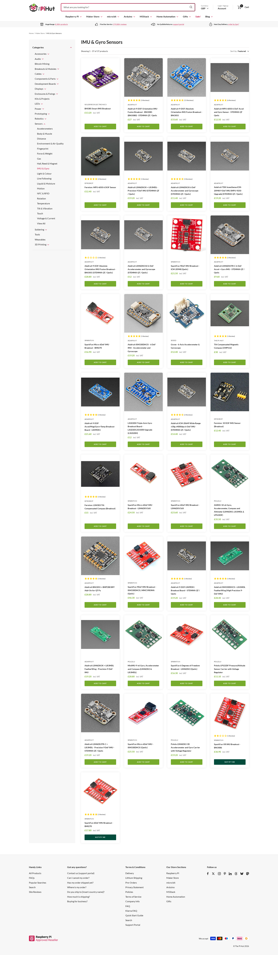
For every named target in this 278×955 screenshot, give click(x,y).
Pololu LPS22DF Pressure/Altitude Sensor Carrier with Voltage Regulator (229, 668)
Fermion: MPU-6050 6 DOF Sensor (100, 187)
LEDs (37, 103)
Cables (38, 73)
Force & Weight (44, 153)
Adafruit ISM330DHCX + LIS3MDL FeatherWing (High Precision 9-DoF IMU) (229, 590)
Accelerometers (45, 128)
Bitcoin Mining (42, 63)
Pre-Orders (131, 882)
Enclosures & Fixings (45, 93)
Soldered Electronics (95, 104)
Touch (40, 213)
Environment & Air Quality (50, 143)
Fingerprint (42, 148)
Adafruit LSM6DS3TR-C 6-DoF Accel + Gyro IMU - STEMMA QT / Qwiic (229, 269)
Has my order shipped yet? (80, 882)
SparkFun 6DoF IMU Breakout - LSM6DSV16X (185, 507)
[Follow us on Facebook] (208, 873)
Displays (39, 88)
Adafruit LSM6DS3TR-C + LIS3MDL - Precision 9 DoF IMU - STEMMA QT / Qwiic (99, 747)
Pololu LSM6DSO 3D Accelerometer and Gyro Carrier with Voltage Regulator (185, 747)
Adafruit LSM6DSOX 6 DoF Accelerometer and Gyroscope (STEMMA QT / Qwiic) (184, 190)
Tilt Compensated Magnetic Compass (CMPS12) (226, 346)
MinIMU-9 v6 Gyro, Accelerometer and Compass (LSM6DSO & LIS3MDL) (143, 668)
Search (32, 887)
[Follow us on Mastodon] (247, 873)
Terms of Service (133, 896)
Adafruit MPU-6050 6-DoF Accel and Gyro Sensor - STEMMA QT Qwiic (229, 112)
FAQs (32, 877)
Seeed (173, 340)
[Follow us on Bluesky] (241, 873)
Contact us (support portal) (80, 873)
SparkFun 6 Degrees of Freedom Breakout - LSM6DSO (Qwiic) (185, 667)
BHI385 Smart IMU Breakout (98, 108)
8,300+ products (61, 24)
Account (222, 8)
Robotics (39, 118)
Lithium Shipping (133, 877)
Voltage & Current (46, 218)
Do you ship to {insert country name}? (85, 891)
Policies (129, 891)
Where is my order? (76, 887)
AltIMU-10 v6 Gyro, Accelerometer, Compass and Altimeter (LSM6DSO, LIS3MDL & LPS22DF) (229, 510)
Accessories (41, 53)
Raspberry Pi (72, 16)
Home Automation (166, 16)
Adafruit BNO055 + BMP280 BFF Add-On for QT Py (100, 589)
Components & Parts (45, 78)
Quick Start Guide (134, 915)
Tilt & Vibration (44, 208)
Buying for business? (77, 901)
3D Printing (41, 244)
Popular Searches (37, 882)
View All (41, 223)
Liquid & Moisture (46, 183)
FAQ (127, 906)
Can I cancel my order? (78, 877)
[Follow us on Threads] (236, 873)
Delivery (129, 873)
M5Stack (144, 16)
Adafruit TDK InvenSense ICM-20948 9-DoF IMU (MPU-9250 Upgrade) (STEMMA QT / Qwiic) (228, 190)
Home (31, 33)
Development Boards (45, 83)
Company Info (132, 901)
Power (38, 108)
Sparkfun (175, 262)
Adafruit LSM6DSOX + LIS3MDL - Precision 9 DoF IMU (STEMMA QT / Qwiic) (143, 190)
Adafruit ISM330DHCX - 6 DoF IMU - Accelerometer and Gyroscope (142, 347)
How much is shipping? (78, 896)
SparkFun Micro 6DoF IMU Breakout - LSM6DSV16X (140, 507)
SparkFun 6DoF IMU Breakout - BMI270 (99, 824)
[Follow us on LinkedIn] (230, 873)
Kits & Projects (42, 98)
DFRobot (89, 183)
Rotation (41, 198)
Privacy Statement (134, 887)
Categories (38, 47)
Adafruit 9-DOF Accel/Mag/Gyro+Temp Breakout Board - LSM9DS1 (99, 426)
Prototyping (41, 113)
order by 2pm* (233, 24)
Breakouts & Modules (46, 68)
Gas (39, 158)
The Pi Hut (219, 340)
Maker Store (92, 16)
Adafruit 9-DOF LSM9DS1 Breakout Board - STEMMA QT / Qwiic (185, 590)
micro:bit (111, 16)
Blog (207, 16)
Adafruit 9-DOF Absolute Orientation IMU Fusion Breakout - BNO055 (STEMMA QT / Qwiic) (100, 269)
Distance (41, 138)
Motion (41, 188)
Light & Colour (44, 173)
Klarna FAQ (131, 910)
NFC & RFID (43, 193)
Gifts (185, 16)
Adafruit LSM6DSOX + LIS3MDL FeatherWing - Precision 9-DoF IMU (99, 668)
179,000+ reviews (120, 24)
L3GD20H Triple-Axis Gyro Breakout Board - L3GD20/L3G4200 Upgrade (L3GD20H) (140, 428)
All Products (35, 873)
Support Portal (132, 924)
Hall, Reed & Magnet (47, 163)
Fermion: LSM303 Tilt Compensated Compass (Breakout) (100, 507)
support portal (178, 24)
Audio (38, 58)
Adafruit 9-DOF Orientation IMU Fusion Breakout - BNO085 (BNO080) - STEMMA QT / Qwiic (142, 112)
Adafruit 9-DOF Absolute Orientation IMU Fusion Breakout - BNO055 (186, 112)
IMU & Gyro (43, 168)
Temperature (43, 203)
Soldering (40, 229)
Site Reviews (35, 891)
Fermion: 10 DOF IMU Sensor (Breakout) (227, 425)
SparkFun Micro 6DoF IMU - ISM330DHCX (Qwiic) (140, 746)
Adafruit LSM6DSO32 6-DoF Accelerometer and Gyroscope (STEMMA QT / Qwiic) (141, 269)
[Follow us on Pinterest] (225, 873)
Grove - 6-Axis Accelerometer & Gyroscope (185, 346)
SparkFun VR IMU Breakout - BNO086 (227, 746)
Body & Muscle (44, 133)
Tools (37, 234)
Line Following (44, 178)
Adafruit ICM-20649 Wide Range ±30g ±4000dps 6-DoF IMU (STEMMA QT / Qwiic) (186, 426)
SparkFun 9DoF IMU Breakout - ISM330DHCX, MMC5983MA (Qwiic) (142, 590)
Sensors (39, 123)
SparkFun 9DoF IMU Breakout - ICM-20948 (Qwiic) (185, 267)
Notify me (230, 762)
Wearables (40, 239)
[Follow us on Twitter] (213, 873)
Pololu (217, 501)
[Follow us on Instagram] (219, 873)
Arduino (128, 16)
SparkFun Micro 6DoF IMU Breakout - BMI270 (97, 346)
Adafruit (132, 105)
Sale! (198, 16)
